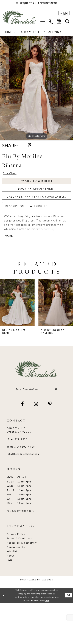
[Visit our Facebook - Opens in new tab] (22, 404)
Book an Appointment (36, 188)
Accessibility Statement (22, 542)
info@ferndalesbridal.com (23, 454)
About (11, 555)
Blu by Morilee (30, 32)
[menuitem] (42, 21)
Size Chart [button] (9, 173)
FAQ (9, 559)
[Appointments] (59, 21)
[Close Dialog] (3, 595)
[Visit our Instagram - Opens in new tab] (36, 404)
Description (14, 206)
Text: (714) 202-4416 (21, 446)
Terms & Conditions (19, 538)
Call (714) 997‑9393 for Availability (37, 196)
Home (8, 32)
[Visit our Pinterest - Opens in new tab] (50, 404)
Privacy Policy (16, 534)
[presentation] (17, 302)
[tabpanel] (36, 88)
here (47, 600)
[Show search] (67, 21)
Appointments (16, 547)
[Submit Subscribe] (55, 389)
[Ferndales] (19, 18)
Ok (69, 595)
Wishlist (12, 551)
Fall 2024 (54, 32)
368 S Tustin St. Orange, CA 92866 (19, 429)
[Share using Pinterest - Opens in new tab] (29, 145)
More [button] (9, 236)
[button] (42, 21)
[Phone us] (51, 21)
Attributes (38, 206)
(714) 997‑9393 (17, 439)
